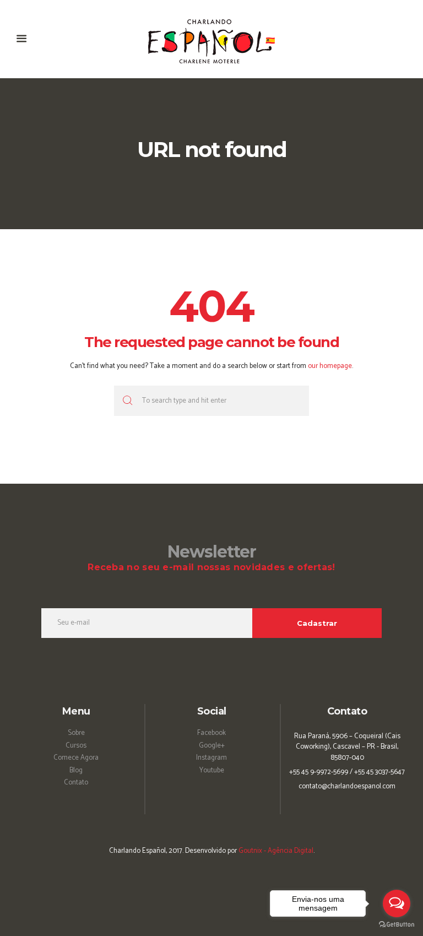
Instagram (211, 758)
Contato (76, 782)
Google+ (212, 745)
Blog (76, 770)
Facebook (211, 733)
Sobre (76, 733)
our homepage (330, 366)
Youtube (211, 770)
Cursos (76, 745)
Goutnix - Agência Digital (275, 851)
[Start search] (126, 401)
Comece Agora (76, 758)
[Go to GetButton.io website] (396, 924)
